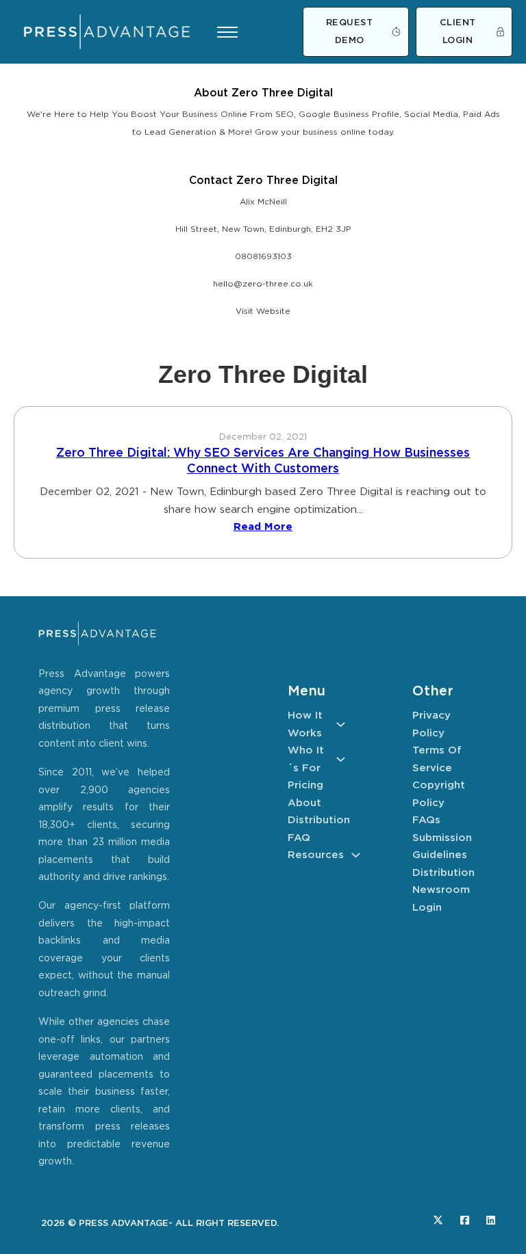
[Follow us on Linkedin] (490, 1220)
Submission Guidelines (441, 846)
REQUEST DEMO (349, 31)
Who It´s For (306, 759)
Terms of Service (437, 759)
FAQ (299, 837)
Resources (316, 855)
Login (427, 907)
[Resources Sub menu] (356, 855)
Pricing (305, 785)
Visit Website (263, 311)
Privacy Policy (431, 724)
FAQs (426, 820)
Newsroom (441, 889)
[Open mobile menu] (227, 32)
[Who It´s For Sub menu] (341, 759)
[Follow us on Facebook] (464, 1220)
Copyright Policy (438, 794)
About (304, 803)
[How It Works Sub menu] (341, 724)
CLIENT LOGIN (458, 31)
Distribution (316, 820)
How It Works (305, 724)
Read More (263, 526)
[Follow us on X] (438, 1220)
